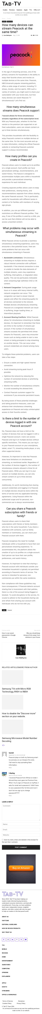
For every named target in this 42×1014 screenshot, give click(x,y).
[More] (22, 40)
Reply (10, 767)
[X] (8, 40)
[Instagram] (8, 939)
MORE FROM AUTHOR (28, 667)
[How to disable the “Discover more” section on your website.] (21, 702)
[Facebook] (4, 40)
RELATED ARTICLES (10, 667)
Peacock (10, 610)
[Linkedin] (12, 939)
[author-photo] (21, 655)
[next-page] (4, 745)
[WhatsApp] (17, 40)
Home (3, 18)
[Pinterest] (13, 40)
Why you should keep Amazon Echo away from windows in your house (32, 635)
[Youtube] (25, 939)
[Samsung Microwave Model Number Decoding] (21, 727)
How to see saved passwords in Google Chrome (9, 635)
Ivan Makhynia (8, 35)
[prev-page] (2, 745)
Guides (9, 18)
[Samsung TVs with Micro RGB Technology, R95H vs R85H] (21, 677)
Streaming (9, 21)
